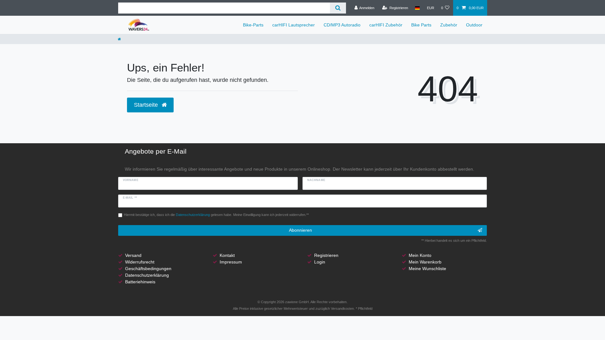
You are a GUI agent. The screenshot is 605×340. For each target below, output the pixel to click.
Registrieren (326, 255)
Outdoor (474, 24)
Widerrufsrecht (139, 261)
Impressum (231, 261)
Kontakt (227, 255)
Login (319, 261)
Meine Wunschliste (427, 268)
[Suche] (338, 8)
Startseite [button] (146, 105)
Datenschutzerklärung (147, 275)
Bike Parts (421, 24)
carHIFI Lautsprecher (293, 24)
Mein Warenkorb (425, 261)
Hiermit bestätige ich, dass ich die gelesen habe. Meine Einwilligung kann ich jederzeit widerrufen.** (216, 215)
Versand (133, 255)
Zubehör (448, 24)
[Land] (417, 8)
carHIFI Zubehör (385, 24)
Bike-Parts (253, 24)
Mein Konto (420, 255)
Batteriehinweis (140, 281)
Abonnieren (300, 230)
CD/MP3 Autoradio (342, 24)
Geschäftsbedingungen (148, 268)
